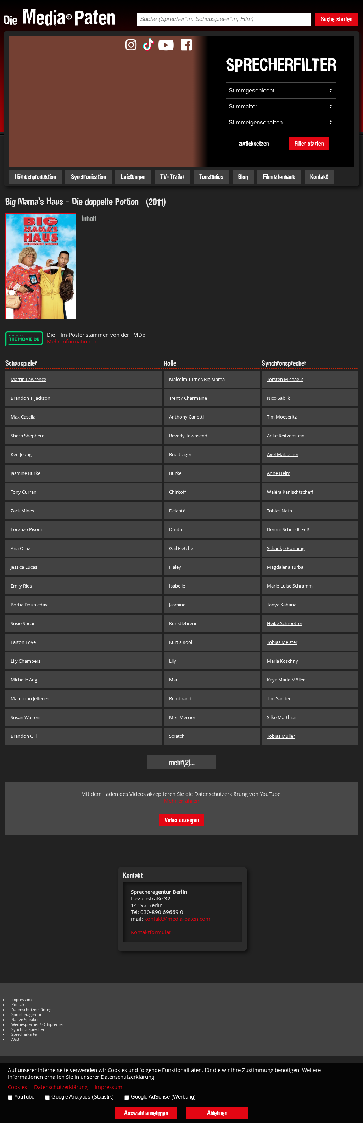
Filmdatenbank (279, 176)
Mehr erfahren (181, 800)
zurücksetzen (254, 143)
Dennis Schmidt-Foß (288, 529)
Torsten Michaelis (285, 379)
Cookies (17, 1087)
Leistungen (133, 176)
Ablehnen (217, 1112)
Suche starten (336, 19)
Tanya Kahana (281, 604)
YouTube (24, 1097)
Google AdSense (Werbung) (163, 1097)
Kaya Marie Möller (286, 679)
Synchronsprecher (27, 1029)
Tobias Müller (281, 736)
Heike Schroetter (284, 623)
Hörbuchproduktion (35, 176)
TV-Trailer (172, 176)
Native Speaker (25, 1019)
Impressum (21, 999)
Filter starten (309, 143)
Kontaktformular (151, 932)
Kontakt (319, 176)
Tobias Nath (279, 510)
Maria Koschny (282, 661)
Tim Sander (279, 698)
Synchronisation (88, 176)
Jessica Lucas (24, 567)
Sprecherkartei (24, 1034)
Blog (243, 176)
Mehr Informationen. (72, 341)
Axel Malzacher (282, 454)
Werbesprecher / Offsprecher (37, 1024)
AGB (15, 1039)
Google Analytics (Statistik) (82, 1097)
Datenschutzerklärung (31, 1009)
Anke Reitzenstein (286, 435)
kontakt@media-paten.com (177, 918)
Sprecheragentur (26, 1014)
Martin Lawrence (28, 379)
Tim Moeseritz (282, 417)
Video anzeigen (181, 819)
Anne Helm (278, 473)
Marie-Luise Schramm (290, 586)
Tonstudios (211, 176)
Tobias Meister (282, 642)
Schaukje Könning (286, 548)
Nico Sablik (278, 398)
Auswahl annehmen (146, 1112)
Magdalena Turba (285, 567)
